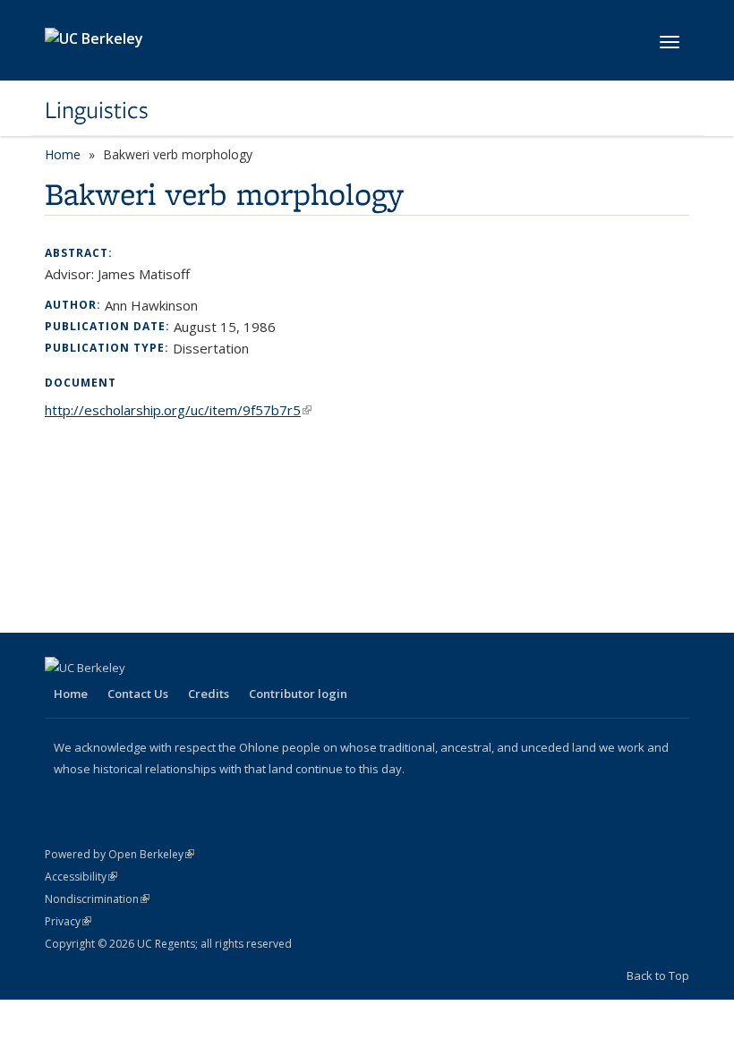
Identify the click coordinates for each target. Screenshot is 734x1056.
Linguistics (97, 110)
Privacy (68, 921)
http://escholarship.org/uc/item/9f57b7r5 (178, 410)
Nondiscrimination (97, 899)
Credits (208, 694)
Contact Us (137, 694)
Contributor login (298, 694)
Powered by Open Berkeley (119, 854)
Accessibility (81, 876)
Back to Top (658, 975)
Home (63, 154)
